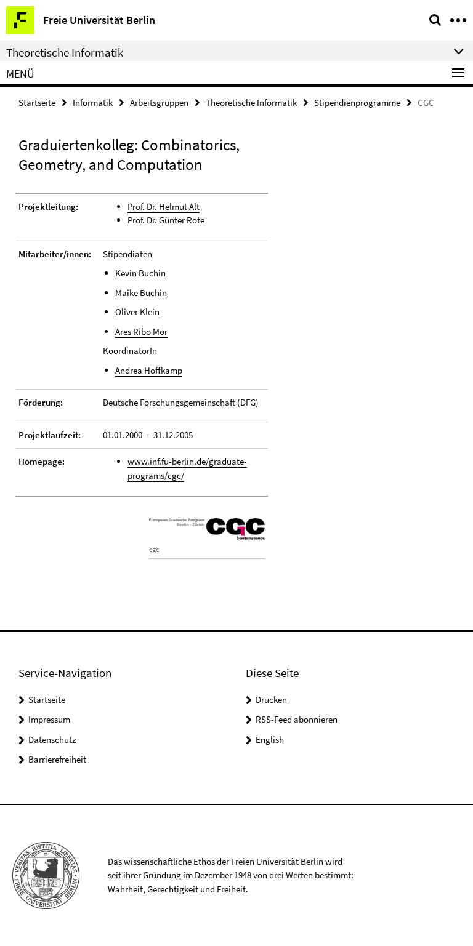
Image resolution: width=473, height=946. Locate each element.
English (270, 739)
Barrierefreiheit (57, 759)
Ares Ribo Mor (141, 331)
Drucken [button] (271, 699)
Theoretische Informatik (251, 102)
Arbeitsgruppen (159, 102)
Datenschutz (52, 739)
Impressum (49, 719)
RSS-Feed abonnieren (297, 719)
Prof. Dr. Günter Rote (165, 220)
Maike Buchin (141, 293)
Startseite (36, 102)
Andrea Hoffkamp (148, 370)
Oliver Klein (137, 312)
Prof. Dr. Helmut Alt (163, 206)
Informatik (93, 102)
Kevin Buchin (140, 273)
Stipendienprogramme (357, 102)
